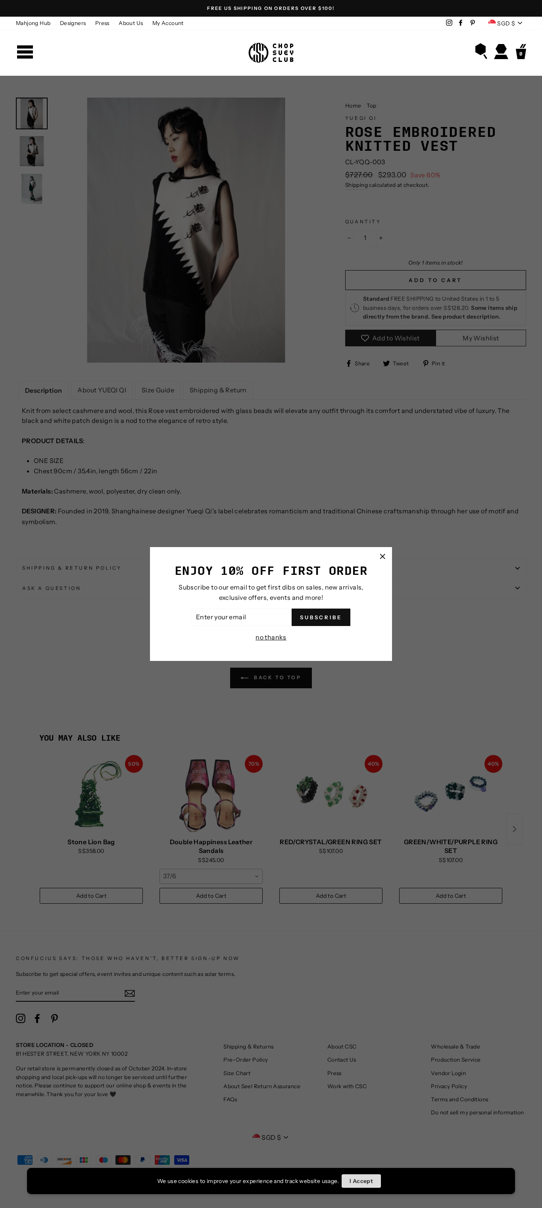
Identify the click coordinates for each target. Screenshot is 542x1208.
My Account (168, 23)
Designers (73, 23)
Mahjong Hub (33, 23)
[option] (271, 8)
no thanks (271, 637)
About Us (131, 23)
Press (102, 23)
